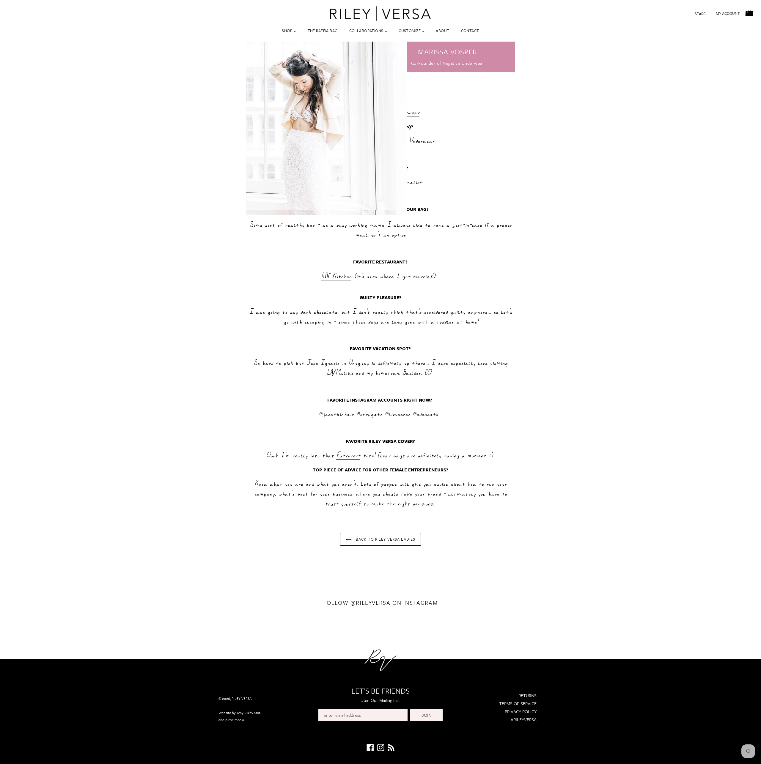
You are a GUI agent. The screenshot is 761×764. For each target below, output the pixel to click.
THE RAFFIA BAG (323, 31)
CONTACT (470, 31)
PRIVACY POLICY (521, 711)
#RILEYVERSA (524, 719)
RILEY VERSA (241, 698)
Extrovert (348, 455)
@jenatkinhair (335, 414)
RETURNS (527, 695)
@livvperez (398, 414)
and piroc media (231, 719)
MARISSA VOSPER (447, 51)
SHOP (287, 31)
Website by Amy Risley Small (240, 712)
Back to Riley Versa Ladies (385, 539)
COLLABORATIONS (366, 31)
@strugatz (369, 414)
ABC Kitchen (336, 276)
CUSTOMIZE (410, 31)
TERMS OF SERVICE (518, 703)
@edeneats (427, 414)
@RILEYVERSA (370, 603)
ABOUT (442, 31)
